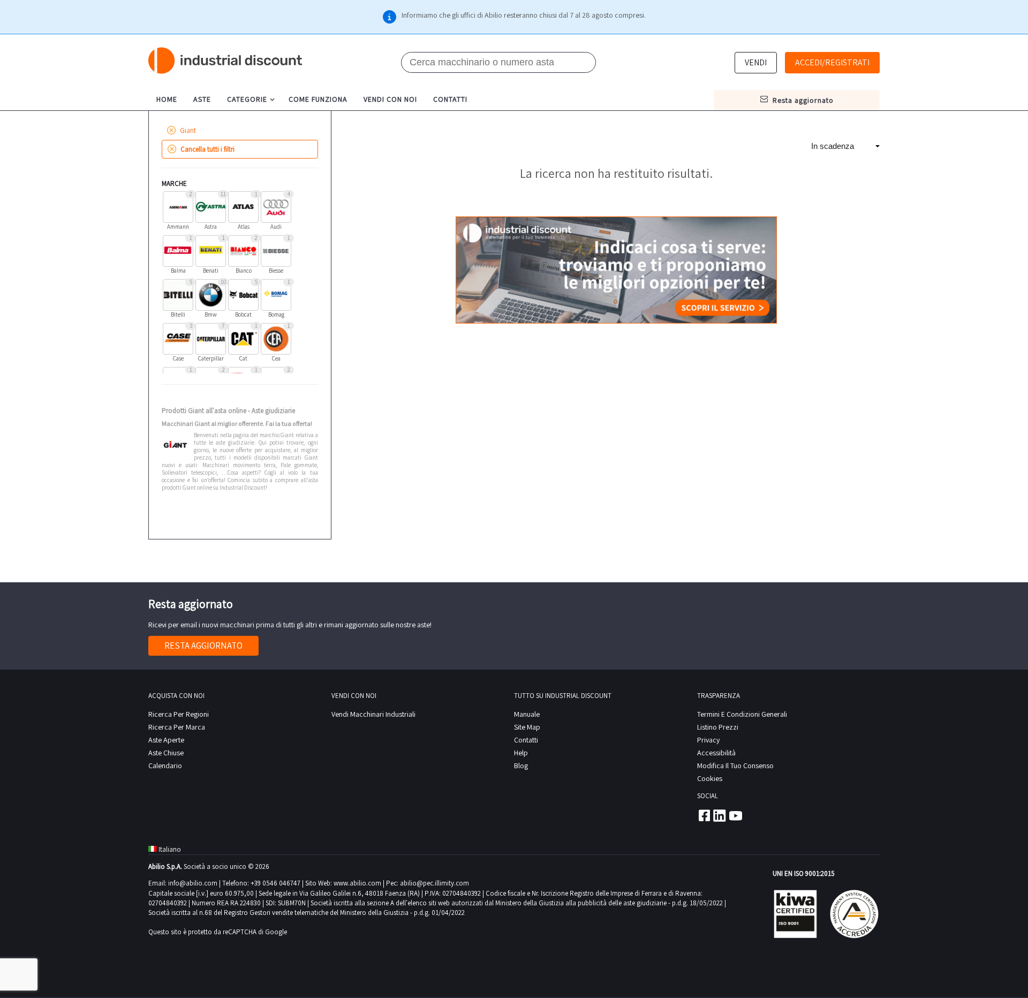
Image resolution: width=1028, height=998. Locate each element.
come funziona (318, 99)
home (166, 99)
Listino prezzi (717, 727)
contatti (450, 99)
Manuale (527, 714)
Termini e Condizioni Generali (742, 714)
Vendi (756, 62)
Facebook (703, 815)
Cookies (709, 778)
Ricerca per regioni (178, 714)
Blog (521, 765)
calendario (165, 765)
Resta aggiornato (203, 645)
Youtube (735, 815)
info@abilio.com (192, 883)
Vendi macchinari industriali (373, 714)
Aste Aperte (166, 740)
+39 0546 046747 (275, 883)
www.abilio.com (357, 883)
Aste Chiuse (166, 752)
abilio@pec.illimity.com (434, 883)
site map (527, 727)
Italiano (169, 849)
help (521, 752)
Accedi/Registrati (832, 62)
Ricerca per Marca (176, 727)
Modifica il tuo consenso (735, 765)
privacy (708, 740)
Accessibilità (716, 752)
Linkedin (719, 815)
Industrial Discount (226, 61)
